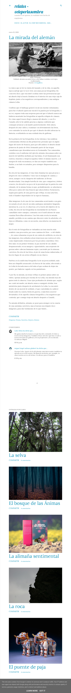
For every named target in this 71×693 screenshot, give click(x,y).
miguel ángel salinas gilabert (25, 348)
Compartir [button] (14, 316)
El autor (24, 23)
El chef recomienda (37, 23)
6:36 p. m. (18, 358)
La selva (17, 455)
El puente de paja (27, 667)
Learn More (32, 691)
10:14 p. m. (18, 342)
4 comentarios (25, 508)
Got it (42, 691)
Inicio (17, 23)
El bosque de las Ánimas (34, 503)
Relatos (36, 320)
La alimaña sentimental (34, 556)
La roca (17, 606)
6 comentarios (25, 460)
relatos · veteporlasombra (29, 8)
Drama (18, 320)
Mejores (31, 320)
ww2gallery (38, 83)
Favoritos (24, 320)
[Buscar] (61, 5)
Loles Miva (18, 331)
